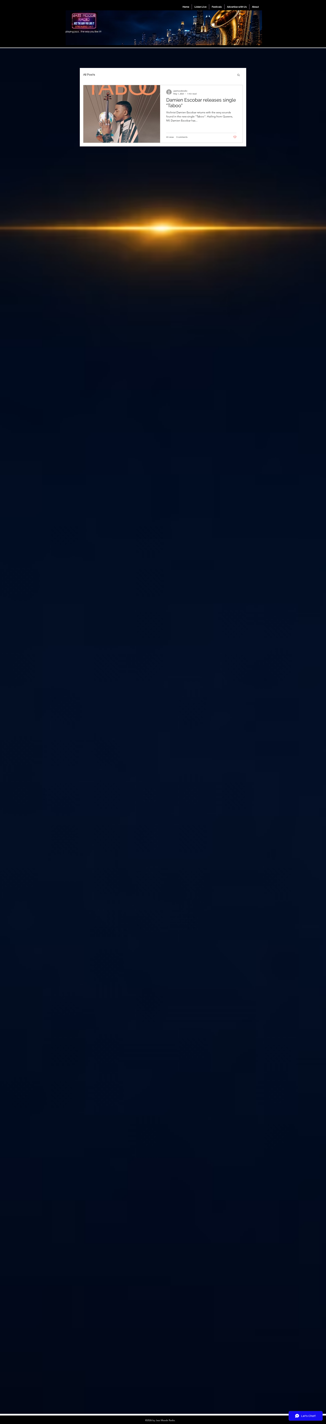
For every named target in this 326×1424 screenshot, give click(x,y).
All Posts (89, 74)
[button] (238, 75)
